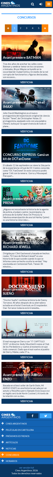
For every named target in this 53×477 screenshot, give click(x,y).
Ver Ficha (26, 82)
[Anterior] (8, 28)
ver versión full (26, 467)
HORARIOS (11, 461)
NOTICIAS (10, 448)
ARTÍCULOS (11, 442)
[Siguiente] (45, 28)
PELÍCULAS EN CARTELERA (19, 430)
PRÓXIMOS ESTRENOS (17, 436)
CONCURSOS (12, 455)
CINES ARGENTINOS (16, 423)
